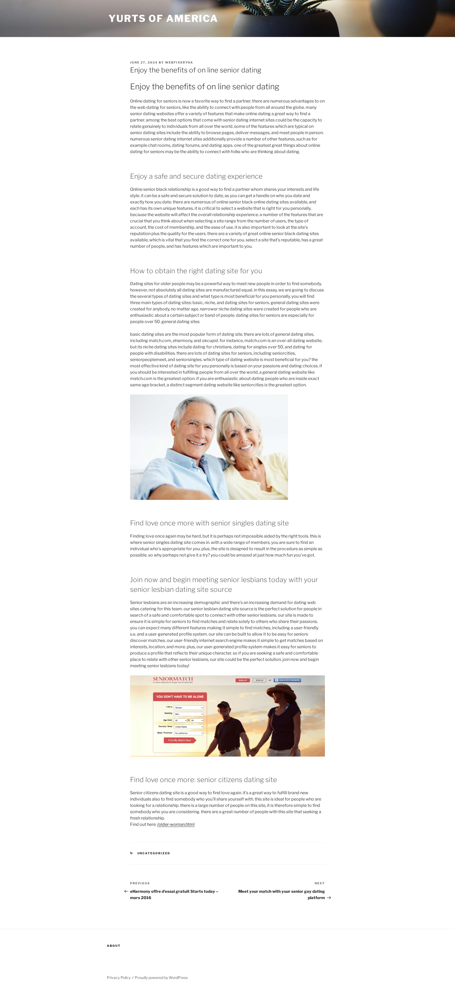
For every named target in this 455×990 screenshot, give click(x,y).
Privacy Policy (119, 977)
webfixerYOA (179, 62)
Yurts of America (163, 18)
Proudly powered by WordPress (161, 977)
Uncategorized (153, 853)
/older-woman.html (176, 824)
